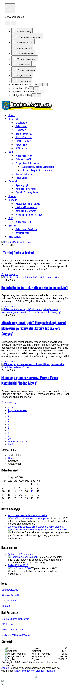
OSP (11, 218)
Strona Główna (9, 589)
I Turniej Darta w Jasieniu (18, 252)
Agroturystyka (23, 185)
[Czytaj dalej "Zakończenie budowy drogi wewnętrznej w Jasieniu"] (37, 529)
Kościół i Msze (22, 233)
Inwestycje (21, 130)
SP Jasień (7, 624)
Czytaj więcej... (9, 274)
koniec (11, 444)
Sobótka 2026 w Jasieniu (21, 554)
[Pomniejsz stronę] (40, 84)
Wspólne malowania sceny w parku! (27, 515)
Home (12, 115)
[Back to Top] (1, 673)
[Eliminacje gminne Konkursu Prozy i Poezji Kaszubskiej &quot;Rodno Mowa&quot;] (36, 367)
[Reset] (7, 23)
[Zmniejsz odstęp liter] (33, 95)
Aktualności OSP (24, 222)
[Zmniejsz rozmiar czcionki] (31, 88)
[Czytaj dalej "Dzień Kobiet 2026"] (19, 568)
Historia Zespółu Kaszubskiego (37, 170)
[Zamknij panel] (13, 23)
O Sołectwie (21, 122)
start (10, 407)
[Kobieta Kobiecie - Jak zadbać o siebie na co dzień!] (30, 277)
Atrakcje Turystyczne (26, 188)
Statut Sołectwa (24, 133)
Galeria (12, 196)
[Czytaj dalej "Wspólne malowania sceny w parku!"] (29, 518)
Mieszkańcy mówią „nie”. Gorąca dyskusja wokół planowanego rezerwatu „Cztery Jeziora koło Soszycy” (33, 328)
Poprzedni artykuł (17, 410)
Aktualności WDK (24, 155)
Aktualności (21, 126)
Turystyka (14, 181)
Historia (13, 200)
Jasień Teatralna (24, 174)
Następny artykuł (17, 441)
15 (32, 491)
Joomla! (5, 667)
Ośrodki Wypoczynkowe (27, 192)
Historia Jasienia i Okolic (28, 203)
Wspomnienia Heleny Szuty (29, 214)
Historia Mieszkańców (26, 207)
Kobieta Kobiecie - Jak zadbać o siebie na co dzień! (34, 287)
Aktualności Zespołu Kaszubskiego (39, 166)
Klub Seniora (15, 236)
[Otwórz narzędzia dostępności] (10, 8)
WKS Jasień (21, 148)
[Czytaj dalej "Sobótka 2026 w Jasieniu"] (23, 556)
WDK (11, 152)
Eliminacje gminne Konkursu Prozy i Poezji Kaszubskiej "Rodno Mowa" (29, 380)
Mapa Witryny (9, 600)
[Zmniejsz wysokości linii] (37, 91)
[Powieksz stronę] (45, 84)
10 (9, 438)
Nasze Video (21, 177)
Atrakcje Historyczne (26, 211)
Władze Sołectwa (24, 137)
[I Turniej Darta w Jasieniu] (16, 242)
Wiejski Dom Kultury (12, 629)
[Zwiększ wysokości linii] (42, 91)
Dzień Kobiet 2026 (18, 565)
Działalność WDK (23, 159)
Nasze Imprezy (22, 144)
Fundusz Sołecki (23, 141)
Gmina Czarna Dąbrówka (15, 618)
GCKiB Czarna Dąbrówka (15, 634)
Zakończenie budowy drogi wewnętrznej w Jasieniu (36, 526)
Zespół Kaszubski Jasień (27, 163)
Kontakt (5, 605)
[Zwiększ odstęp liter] (39, 95)
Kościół (12, 225)
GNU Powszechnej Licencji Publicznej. (35, 670)
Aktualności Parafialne (26, 229)
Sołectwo (13, 119)
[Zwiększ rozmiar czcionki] (36, 88)
